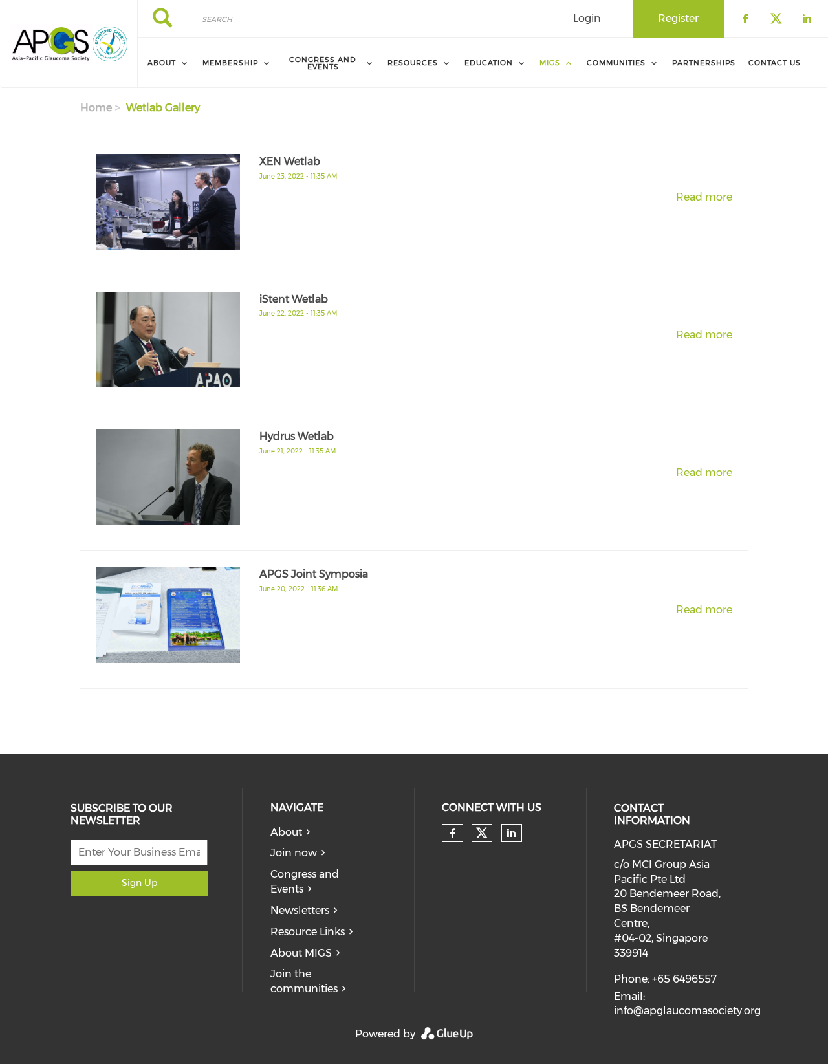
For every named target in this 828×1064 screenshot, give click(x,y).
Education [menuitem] (488, 62)
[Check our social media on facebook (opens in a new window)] (452, 833)
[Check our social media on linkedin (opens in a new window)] (511, 833)
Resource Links (307, 932)
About (286, 832)
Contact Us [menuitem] (774, 62)
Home (96, 108)
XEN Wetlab (289, 161)
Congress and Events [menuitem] (322, 63)
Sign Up (139, 883)
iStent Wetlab (293, 299)
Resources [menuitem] (412, 62)
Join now (293, 853)
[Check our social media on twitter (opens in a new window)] (482, 833)
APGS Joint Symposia (313, 574)
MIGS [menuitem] (549, 62)
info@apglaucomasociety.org (687, 1010)
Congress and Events (304, 881)
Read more (704, 197)
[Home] (51, 44)
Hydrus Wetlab (296, 436)
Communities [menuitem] (616, 62)
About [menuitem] (161, 62)
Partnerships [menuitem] (703, 62)
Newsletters (299, 910)
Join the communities (304, 981)
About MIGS (301, 953)
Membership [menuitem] (230, 62)
